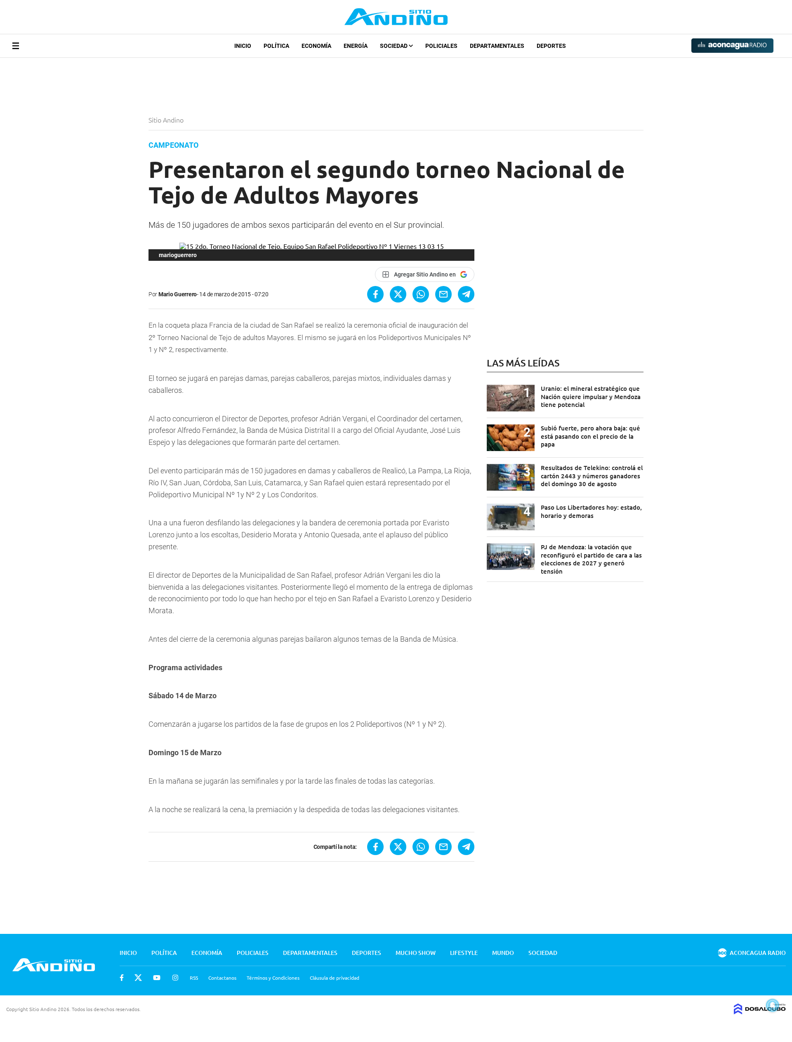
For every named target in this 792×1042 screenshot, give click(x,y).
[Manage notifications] (772, 1005)
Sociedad (394, 46)
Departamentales (497, 46)
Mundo (503, 953)
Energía (356, 46)
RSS (194, 977)
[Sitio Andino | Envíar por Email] (443, 294)
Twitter (138, 977)
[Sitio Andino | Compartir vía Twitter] (398, 294)
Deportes (551, 46)
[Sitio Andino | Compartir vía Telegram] (466, 294)
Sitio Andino (166, 120)
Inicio (242, 46)
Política (276, 46)
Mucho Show (416, 953)
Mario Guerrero (177, 294)
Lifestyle (464, 953)
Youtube (157, 977)
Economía (316, 46)
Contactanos (222, 977)
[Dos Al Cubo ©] (760, 1011)
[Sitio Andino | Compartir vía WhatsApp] (420, 294)
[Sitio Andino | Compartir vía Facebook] (375, 294)
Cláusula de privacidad (334, 977)
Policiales (441, 46)
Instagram (175, 977)
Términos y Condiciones (273, 977)
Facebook (122, 977)
